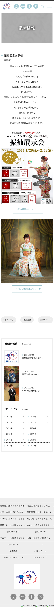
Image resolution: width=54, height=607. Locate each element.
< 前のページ (8, 320)
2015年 (33, 440)
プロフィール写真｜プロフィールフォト (13, 538)
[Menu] (49, 6)
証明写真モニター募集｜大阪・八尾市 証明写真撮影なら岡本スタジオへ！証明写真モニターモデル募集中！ (40, 512)
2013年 (33, 446)
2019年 (9, 434)
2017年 (33, 434)
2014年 (9, 446)
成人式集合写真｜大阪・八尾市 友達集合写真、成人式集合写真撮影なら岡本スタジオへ (40, 519)
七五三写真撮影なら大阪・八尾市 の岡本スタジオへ (40, 506)
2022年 (33, 422)
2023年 (9, 422)
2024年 (33, 417)
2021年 (9, 428)
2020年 (33, 428)
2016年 (9, 440)
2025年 (9, 417)
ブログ (41, 544)
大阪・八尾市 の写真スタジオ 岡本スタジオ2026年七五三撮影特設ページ (40, 538)
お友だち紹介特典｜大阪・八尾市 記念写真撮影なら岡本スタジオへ (40, 525)
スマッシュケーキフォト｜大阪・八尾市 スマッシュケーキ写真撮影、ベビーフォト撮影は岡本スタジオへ (13, 519)
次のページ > (45, 320)
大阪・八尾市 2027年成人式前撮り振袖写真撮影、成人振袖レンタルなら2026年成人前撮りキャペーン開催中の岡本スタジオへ (13, 512)
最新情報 (13, 551)
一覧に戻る (27, 320)
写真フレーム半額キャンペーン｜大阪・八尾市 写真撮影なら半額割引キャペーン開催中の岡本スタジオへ (13, 525)
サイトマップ (40, 557)
